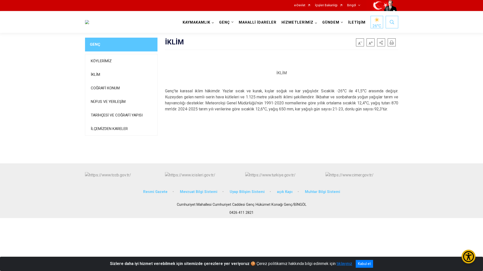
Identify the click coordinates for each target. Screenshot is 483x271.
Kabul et (364, 264)
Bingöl (351, 5)
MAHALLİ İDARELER (257, 22)
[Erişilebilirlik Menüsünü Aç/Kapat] (468, 256)
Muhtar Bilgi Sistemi (322, 192)
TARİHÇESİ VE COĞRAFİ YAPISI (117, 115)
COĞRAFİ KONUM (105, 88)
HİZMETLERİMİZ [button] (297, 22)
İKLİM (95, 74)
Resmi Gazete (155, 192)
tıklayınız (344, 263)
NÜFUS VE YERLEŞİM (108, 101)
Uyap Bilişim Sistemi (247, 192)
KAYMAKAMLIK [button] (196, 22)
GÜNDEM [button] (330, 22)
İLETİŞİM (357, 22)
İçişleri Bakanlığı (326, 5)
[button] (381, 42)
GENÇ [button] (224, 22)
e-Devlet (299, 5)
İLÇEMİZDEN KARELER (109, 128)
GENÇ (95, 44)
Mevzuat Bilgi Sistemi (198, 192)
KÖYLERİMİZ (101, 61)
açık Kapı (285, 192)
